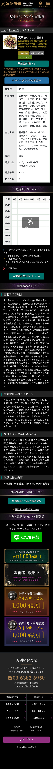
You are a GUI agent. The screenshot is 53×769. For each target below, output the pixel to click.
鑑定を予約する (28, 63)
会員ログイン (26, 739)
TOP (3, 30)
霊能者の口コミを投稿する (27, 501)
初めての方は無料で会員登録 (26, 80)
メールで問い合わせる (27, 686)
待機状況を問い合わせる (27, 276)
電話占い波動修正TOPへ (27, 509)
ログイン (41, 6)
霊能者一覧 (14, 30)
